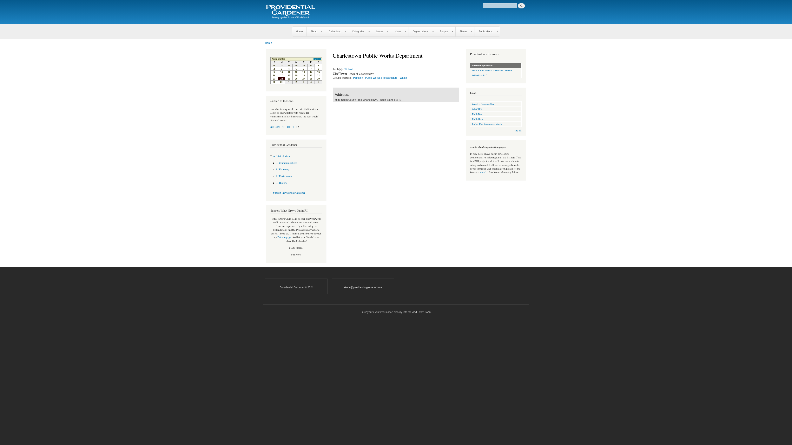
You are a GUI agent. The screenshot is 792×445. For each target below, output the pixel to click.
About (312, 31)
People (442, 31)
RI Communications (286, 163)
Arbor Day (477, 108)
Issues (377, 31)
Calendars (333, 31)
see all (518, 130)
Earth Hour (477, 119)
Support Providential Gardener (289, 192)
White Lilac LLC (479, 75)
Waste (403, 77)
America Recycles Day (483, 103)
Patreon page (284, 237)
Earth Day (477, 114)
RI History (281, 183)
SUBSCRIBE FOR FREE (284, 127)
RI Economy (282, 169)
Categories (356, 31)
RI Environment (284, 176)
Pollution (358, 77)
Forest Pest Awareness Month (487, 123)
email (483, 172)
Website (349, 69)
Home (299, 31)
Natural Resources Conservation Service (492, 70)
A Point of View (281, 156)
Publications (484, 31)
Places (461, 31)
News (396, 31)
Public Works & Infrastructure (381, 77)
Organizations (418, 31)
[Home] (291, 12)
